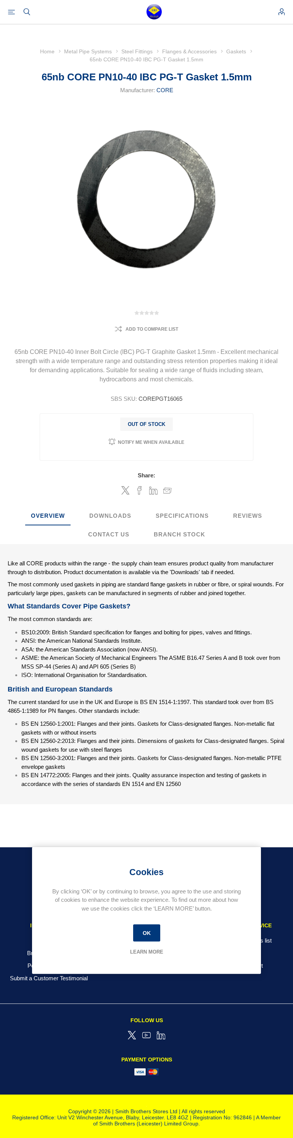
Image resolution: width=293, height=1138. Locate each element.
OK (147, 933)
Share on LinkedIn (153, 490)
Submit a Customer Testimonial (49, 978)
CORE (164, 90)
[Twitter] (132, 1035)
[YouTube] (146, 1035)
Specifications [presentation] (182, 515)
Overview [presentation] (48, 515)
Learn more (146, 952)
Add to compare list (152, 329)
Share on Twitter (125, 490)
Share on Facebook (139, 490)
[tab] (48, 516)
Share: (146, 475)
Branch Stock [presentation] (179, 534)
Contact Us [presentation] (108, 534)
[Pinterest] (161, 1035)
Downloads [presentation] (110, 515)
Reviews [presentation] (247, 515)
